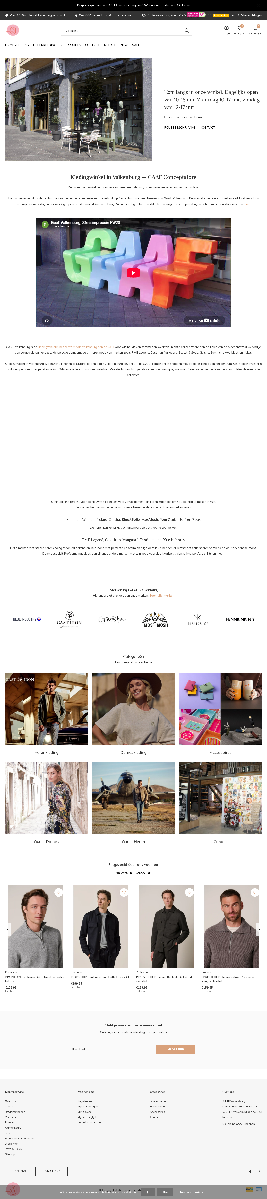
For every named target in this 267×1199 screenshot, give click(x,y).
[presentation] (8, 930)
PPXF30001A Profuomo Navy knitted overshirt (100, 976)
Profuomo (148, 540)
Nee (165, 1192)
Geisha (114, 519)
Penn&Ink (168, 519)
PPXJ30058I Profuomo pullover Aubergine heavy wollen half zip (228, 979)
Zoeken (186, 31)
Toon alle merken (161, 595)
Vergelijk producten (89, 1122)
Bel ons (20, 1171)
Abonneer (175, 1049)
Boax (196, 519)
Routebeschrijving (179, 127)
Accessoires (70, 45)
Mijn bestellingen (88, 1106)
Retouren (10, 1122)
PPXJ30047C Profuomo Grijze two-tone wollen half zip (34, 979)
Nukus (102, 519)
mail (246, 204)
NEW (124, 45)
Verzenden (11, 1117)
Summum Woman (80, 519)
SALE (136, 45)
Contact (92, 45)
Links (8, 1133)
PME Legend (92, 540)
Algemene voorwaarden (20, 1138)
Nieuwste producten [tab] (133, 872)
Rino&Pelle (131, 519)
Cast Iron (113, 540)
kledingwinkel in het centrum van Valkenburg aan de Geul (76, 347)
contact (208, 127)
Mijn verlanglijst (87, 1117)
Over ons (10, 1101)
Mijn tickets (84, 1111)
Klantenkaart (13, 1127)
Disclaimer (11, 1143)
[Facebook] (250, 1171)
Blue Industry (174, 540)
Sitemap (10, 1154)
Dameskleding (17, 45)
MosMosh (150, 519)
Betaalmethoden (15, 1111)
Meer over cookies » (191, 1192)
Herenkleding (44, 45)
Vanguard (130, 540)
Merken (110, 45)
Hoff (182, 519)
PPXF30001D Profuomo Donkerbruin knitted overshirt (164, 979)
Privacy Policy (13, 1148)
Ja (148, 1192)
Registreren (85, 1101)
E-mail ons (52, 1171)
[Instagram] (258, 1171)
